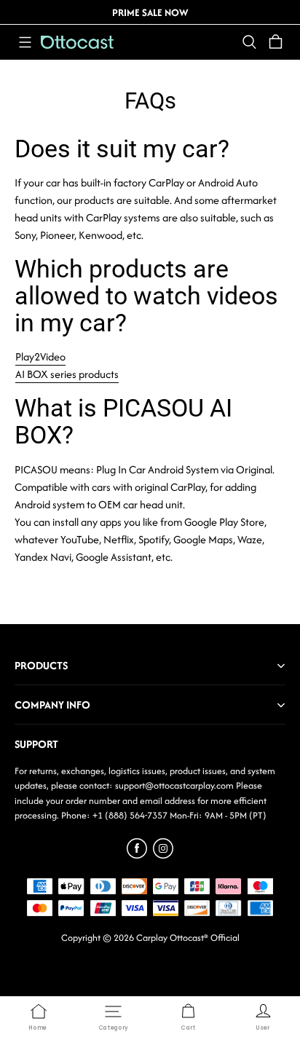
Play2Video (40, 356)
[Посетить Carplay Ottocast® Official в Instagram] (163, 854)
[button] (25, 42)
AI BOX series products (67, 374)
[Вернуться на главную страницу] (77, 42)
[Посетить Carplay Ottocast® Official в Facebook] (137, 854)
